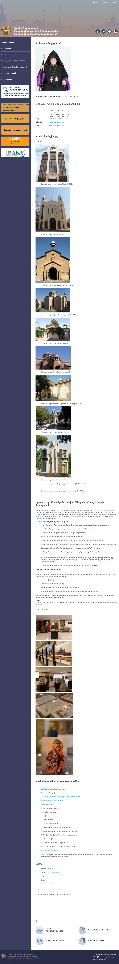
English (95, 2)
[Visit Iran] (15, 152)
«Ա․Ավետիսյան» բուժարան (50, 850)
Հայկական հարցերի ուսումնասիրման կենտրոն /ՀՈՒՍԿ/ (60, 797)
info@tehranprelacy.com (56, 122)
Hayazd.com (51, 884)
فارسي (115, 2)
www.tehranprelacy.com (56, 125)
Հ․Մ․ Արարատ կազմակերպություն (53, 789)
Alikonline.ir (49, 868)
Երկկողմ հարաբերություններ (13, 61)
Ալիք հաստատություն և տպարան (52, 800)
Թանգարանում (41, 522)
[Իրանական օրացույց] (15, 118)
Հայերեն (105, 2)
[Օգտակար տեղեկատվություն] (15, 130)
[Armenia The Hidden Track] (15, 141)
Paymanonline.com (54, 872)
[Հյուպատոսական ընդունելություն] (15, 107)
